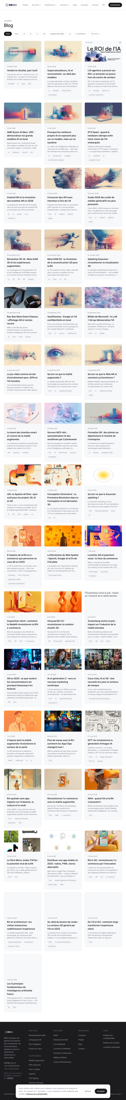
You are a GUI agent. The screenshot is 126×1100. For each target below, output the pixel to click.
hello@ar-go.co (10, 1063)
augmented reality (57, 34)
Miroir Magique (35, 1044)
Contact (95, 5)
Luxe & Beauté (59, 1044)
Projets (25, 5)
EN (103, 5)
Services (35, 5)
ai (24, 34)
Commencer (115, 5)
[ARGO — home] (11, 5)
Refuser (88, 1091)
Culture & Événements (62, 1062)
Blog (75, 5)
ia (70, 34)
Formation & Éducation (62, 1053)
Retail (56, 1035)
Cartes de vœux (35, 1049)
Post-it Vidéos (34, 1069)
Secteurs (63, 5)
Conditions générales (111, 1047)
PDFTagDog (34, 1078)
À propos (84, 5)
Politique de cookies (111, 1043)
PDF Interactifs (35, 1065)
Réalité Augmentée (36, 1060)
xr (37, 34)
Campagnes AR (35, 1040)
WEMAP (10, 1078)
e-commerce (80, 34)
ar (30, 34)
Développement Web (37, 1035)
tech (16, 34)
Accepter (101, 1091)
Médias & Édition (60, 1057)
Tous (8, 34)
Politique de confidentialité (36, 1094)
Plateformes (49, 5)
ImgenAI (32, 1074)
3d (44, 34)
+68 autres (95, 34)
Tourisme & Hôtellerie (62, 1049)
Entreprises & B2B (61, 1040)
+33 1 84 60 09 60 (11, 1066)
